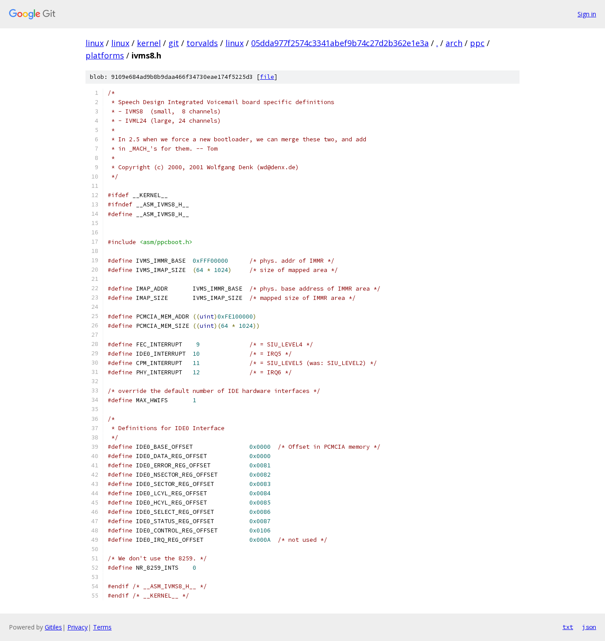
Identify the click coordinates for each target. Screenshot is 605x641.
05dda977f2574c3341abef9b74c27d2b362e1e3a (340, 43)
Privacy (77, 627)
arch (454, 43)
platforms (104, 55)
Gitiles (53, 627)
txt (567, 627)
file (267, 77)
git (173, 43)
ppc (477, 43)
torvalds (202, 43)
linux (94, 43)
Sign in (587, 14)
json (589, 627)
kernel (149, 43)
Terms (102, 627)
